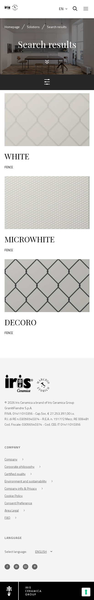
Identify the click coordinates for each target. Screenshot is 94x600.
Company (11, 459)
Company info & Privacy (21, 488)
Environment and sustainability (26, 481)
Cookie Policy (14, 495)
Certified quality (15, 473)
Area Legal (12, 510)
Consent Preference (18, 503)
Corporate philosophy (19, 466)
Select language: (16, 551)
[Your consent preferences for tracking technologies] (86, 592)
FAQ (7, 517)
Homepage (12, 26)
